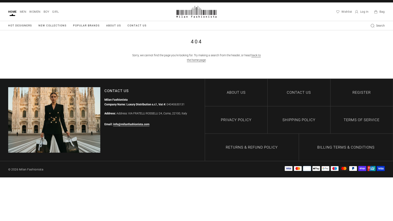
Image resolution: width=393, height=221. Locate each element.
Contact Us (137, 25)
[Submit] (372, 25)
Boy (46, 11)
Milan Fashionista (31, 169)
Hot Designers (20, 25)
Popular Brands (86, 25)
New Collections (52, 25)
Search (380, 25)
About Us (113, 25)
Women (34, 11)
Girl (55, 11)
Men (23, 11)
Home (12, 11)
